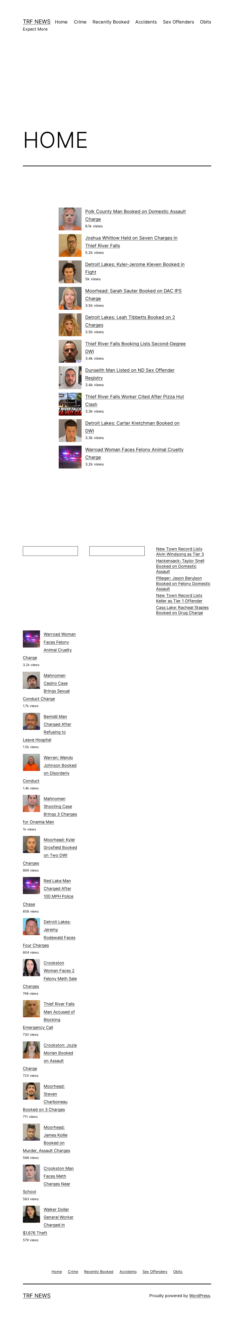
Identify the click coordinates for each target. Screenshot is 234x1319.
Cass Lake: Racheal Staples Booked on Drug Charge (182, 610)
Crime (80, 22)
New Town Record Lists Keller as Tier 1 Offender (179, 598)
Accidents (146, 22)
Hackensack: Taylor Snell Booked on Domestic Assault (180, 566)
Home (61, 22)
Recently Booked (111, 22)
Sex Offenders (178, 22)
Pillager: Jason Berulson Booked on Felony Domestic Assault (183, 583)
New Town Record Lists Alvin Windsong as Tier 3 (180, 551)
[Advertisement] (117, 87)
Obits (205, 22)
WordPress (199, 1295)
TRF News (37, 21)
